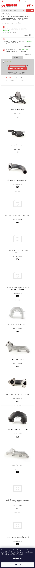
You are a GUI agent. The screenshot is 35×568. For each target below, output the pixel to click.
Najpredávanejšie (9, 80)
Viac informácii (17, 554)
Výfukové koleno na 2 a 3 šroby (17, 41)
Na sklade (8, 62)
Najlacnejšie (7, 77)
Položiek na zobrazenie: (17, 68)
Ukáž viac (16, 57)
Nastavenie (17, 559)
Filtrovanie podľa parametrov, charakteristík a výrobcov (16, 73)
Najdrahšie (19, 77)
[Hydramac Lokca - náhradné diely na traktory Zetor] (9, 5)
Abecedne (21, 80)
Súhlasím (17, 565)
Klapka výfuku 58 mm (17, 49)
